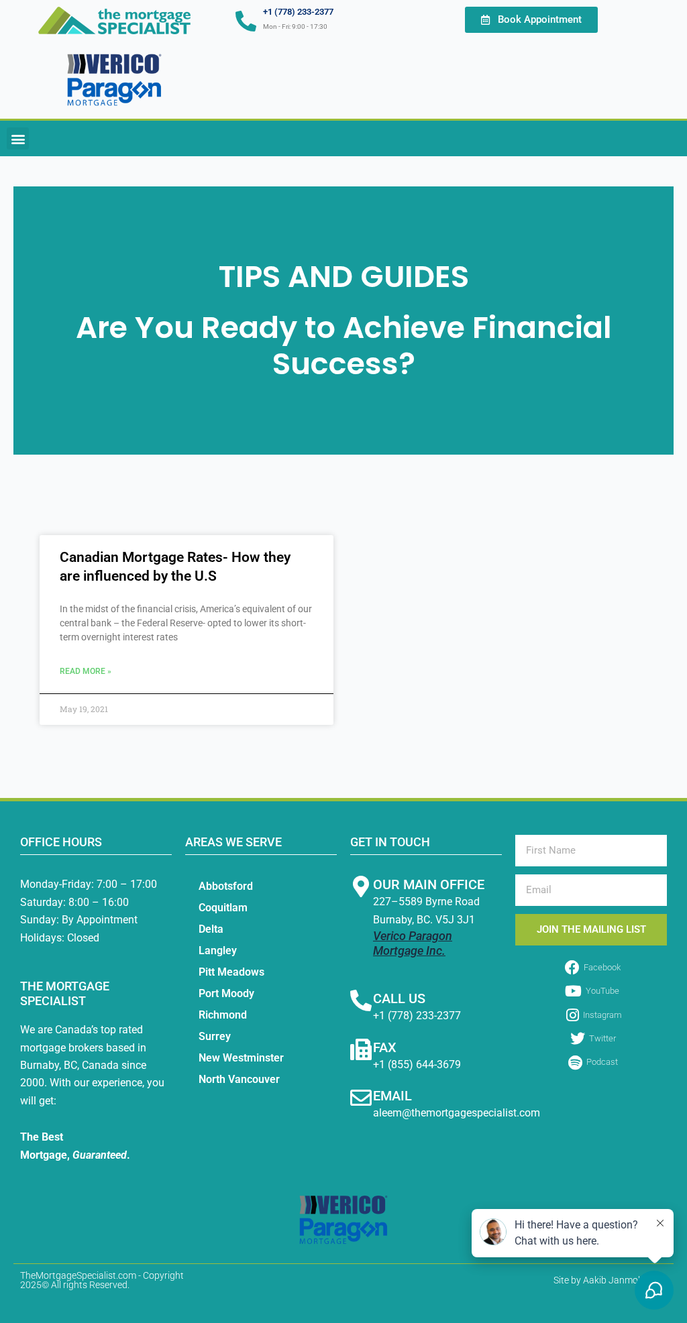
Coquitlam (223, 907)
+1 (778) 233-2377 (298, 12)
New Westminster (241, 1057)
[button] (18, 138)
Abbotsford (226, 886)
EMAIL (392, 1096)
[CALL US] (361, 1000)
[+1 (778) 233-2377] (245, 21)
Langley (218, 950)
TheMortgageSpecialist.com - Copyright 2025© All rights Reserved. (102, 1280)
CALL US (399, 998)
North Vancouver (239, 1079)
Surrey (215, 1036)
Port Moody (226, 993)
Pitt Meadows (231, 972)
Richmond (223, 1015)
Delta (211, 929)
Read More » (85, 671)
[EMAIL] (361, 1097)
